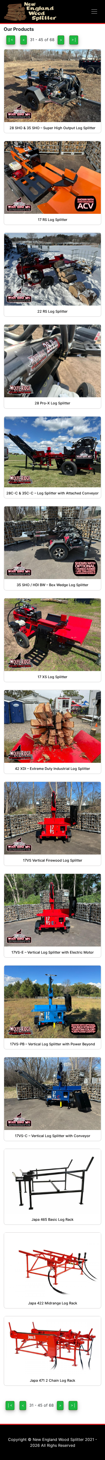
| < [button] (11, 40)
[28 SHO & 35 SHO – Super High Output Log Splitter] (52, 85)
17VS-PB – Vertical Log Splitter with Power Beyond (52, 1044)
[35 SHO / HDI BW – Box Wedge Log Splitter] (52, 542)
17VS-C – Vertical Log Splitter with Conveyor (52, 1136)
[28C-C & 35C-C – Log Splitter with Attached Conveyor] (52, 452)
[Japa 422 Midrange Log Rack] (52, 1265)
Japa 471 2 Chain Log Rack (52, 1380)
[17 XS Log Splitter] (52, 634)
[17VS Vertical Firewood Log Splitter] (52, 818)
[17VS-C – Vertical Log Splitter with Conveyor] (52, 1093)
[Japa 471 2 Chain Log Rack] (52, 1345)
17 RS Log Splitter (52, 219)
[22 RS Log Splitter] (52, 269)
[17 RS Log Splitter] (52, 177)
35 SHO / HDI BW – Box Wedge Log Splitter (52, 585)
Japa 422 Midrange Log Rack (52, 1303)
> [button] (61, 40)
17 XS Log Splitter (52, 677)
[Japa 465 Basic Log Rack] (52, 1181)
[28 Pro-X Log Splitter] (52, 361)
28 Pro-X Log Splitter (52, 403)
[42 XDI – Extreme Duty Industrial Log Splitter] (52, 726)
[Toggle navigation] (94, 11)
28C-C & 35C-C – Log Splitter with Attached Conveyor (52, 493)
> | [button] (74, 40)
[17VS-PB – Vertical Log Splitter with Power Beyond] (52, 1002)
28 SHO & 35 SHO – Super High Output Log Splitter (52, 128)
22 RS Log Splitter (52, 311)
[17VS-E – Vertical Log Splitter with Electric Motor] (52, 910)
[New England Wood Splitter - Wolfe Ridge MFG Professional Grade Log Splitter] (30, 11)
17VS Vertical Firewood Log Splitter (52, 860)
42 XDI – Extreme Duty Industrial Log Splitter (52, 768)
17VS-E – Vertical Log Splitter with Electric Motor (52, 952)
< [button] (23, 40)
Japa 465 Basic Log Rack (53, 1219)
